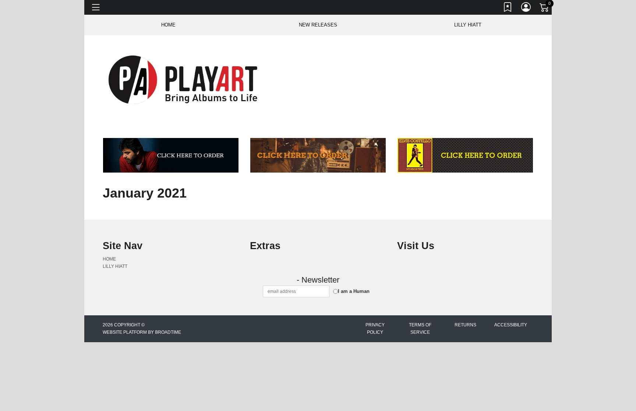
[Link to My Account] (526, 8)
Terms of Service (420, 328)
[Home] (184, 79)
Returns (465, 324)
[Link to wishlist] (508, 8)
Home (109, 259)
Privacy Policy (375, 328)
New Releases (318, 25)
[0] (545, 9)
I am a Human (354, 291)
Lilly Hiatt (467, 25)
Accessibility (510, 324)
